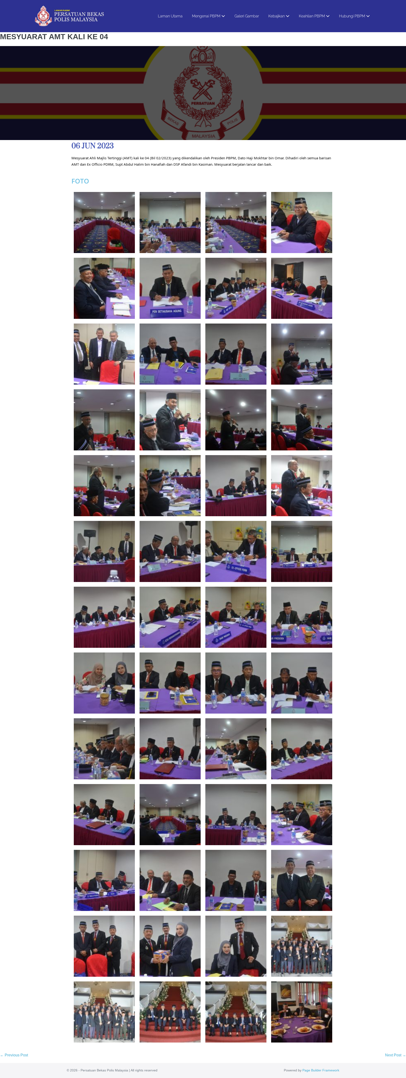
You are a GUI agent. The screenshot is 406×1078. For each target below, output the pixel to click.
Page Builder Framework (320, 1070)
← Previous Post (14, 1055)
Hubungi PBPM (352, 16)
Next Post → (395, 1055)
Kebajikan (277, 16)
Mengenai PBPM (206, 16)
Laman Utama (170, 16)
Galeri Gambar (246, 16)
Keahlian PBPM (312, 16)
